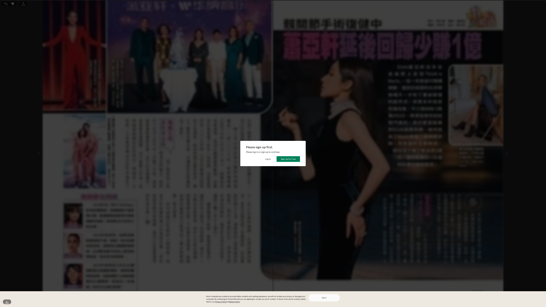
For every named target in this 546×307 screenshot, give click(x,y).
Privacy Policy (220, 301)
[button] (5, 4)
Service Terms (234, 301)
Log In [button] (268, 159)
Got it (324, 298)
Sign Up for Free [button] (288, 159)
